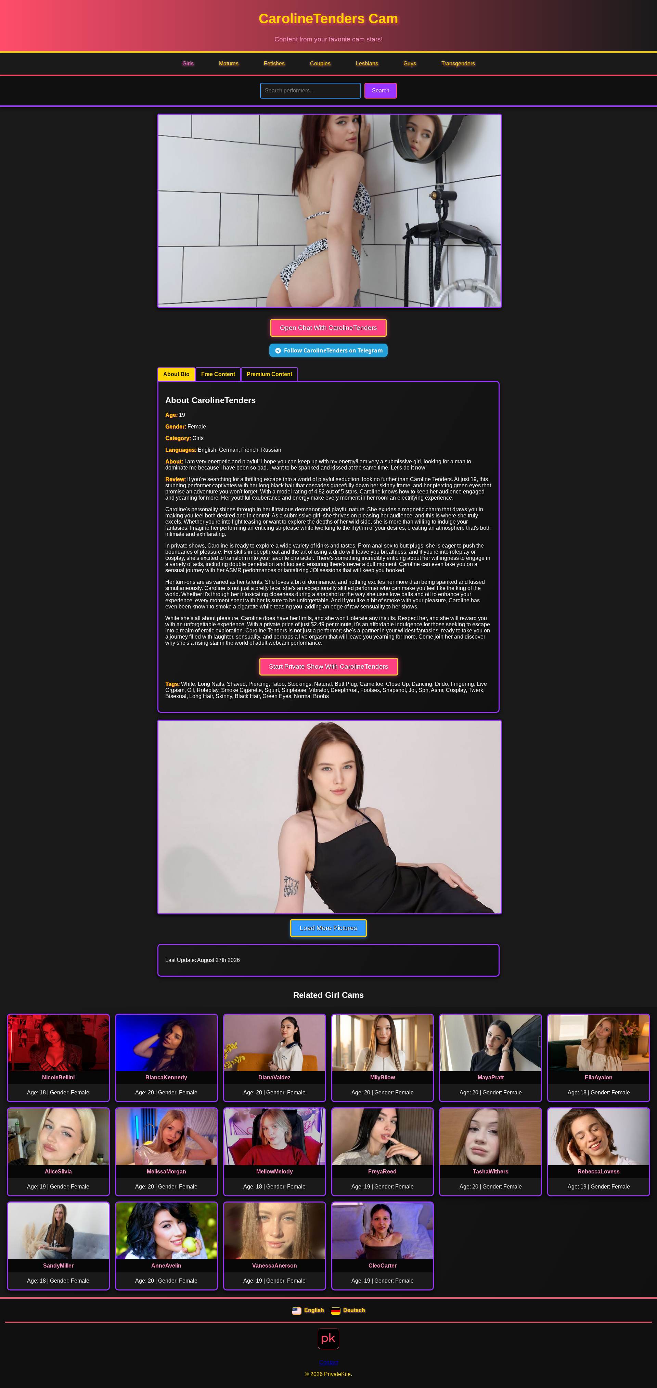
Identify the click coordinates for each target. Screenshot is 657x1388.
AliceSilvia (58, 1171)
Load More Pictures (328, 927)
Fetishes (274, 63)
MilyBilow (382, 1077)
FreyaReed (382, 1171)
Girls (188, 63)
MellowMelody (274, 1171)
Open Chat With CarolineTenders (328, 327)
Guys (409, 63)
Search (380, 90)
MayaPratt (491, 1077)
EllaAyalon (599, 1077)
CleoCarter (383, 1266)
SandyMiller (58, 1266)
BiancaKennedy (166, 1077)
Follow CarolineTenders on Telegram (333, 350)
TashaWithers (490, 1171)
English (314, 1310)
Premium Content (269, 374)
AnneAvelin (166, 1266)
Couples (320, 63)
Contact (328, 1362)
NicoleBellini (58, 1077)
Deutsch (354, 1310)
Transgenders (458, 63)
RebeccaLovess (599, 1171)
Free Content (218, 374)
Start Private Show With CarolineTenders (328, 666)
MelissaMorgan (166, 1171)
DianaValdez (274, 1077)
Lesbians (367, 63)
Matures (229, 63)
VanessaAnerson (274, 1266)
